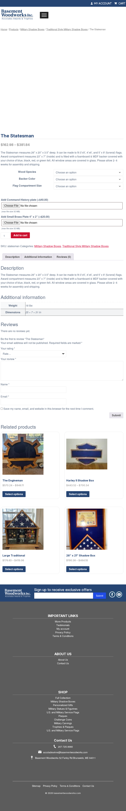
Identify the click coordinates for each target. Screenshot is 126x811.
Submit (99, 595)
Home (4, 29)
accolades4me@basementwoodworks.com (65, 752)
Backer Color (27, 178)
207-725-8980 (65, 746)
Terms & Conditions (63, 636)
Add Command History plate (24, 200)
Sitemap (36, 785)
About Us (63, 659)
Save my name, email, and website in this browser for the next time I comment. (48, 409)
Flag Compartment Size (27, 185)
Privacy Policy (63, 632)
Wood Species (27, 172)
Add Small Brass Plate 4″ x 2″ (25, 217)
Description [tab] (12, 257)
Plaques (63, 716)
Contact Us (63, 663)
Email (5, 396)
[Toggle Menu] (44, 15)
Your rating (8, 348)
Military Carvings (63, 723)
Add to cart (20, 235)
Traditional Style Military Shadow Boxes (67, 29)
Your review (8, 359)
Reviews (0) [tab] (64, 257)
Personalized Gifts (63, 705)
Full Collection (63, 697)
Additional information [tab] (38, 257)
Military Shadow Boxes (32, 29)
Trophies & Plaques (63, 726)
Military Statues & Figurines (63, 708)
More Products (63, 621)
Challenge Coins (63, 719)
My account (63, 628)
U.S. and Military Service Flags (63, 712)
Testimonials (63, 625)
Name (5, 384)
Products (13, 29)
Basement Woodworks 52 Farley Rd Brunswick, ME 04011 (65, 758)
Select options (14, 494)
